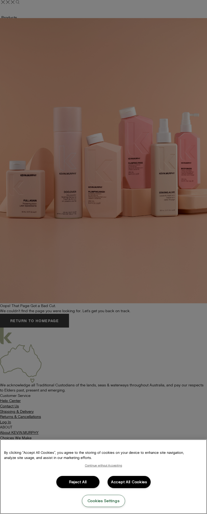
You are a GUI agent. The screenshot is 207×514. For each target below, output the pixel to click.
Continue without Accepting (103, 465)
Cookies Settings (104, 500)
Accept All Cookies (129, 482)
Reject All (78, 482)
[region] (103, 476)
